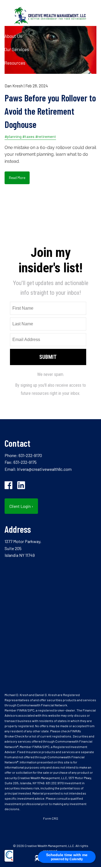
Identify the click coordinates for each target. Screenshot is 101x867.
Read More (17, 177)
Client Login (16, 103)
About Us (13, 36)
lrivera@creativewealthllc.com (44, 469)
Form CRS (50, 818)
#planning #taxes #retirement (30, 136)
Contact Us (15, 89)
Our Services (16, 49)
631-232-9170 (30, 455)
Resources (14, 62)
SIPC (30, 710)
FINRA (21, 710)
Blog (8, 76)
